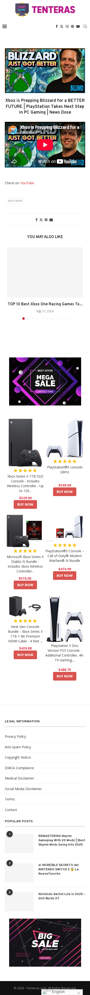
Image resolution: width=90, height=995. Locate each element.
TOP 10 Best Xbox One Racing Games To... (45, 304)
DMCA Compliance (19, 768)
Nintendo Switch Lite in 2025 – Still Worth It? (61, 896)
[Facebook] (57, 26)
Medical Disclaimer (19, 778)
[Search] (85, 26)
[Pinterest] (72, 26)
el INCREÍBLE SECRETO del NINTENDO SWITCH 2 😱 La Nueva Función (58, 869)
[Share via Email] (51, 219)
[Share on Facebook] (36, 219)
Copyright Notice (18, 757)
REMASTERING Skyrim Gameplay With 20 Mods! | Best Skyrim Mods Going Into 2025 (61, 840)
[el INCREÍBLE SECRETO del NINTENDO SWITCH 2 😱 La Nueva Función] (19, 872)
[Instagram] (67, 26)
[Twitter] (61, 26)
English (58, 992)
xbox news (15, 201)
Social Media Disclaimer (23, 788)
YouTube (27, 183)
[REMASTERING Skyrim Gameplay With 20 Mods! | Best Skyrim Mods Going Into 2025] (19, 843)
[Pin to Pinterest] (46, 219)
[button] (11, 283)
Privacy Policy (15, 736)
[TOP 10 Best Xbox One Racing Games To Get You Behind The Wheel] (45, 272)
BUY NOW (25, 504)
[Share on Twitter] (41, 219)
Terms (10, 799)
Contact (11, 809)
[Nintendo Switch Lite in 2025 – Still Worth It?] (19, 901)
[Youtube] (78, 26)
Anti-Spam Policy (18, 747)
